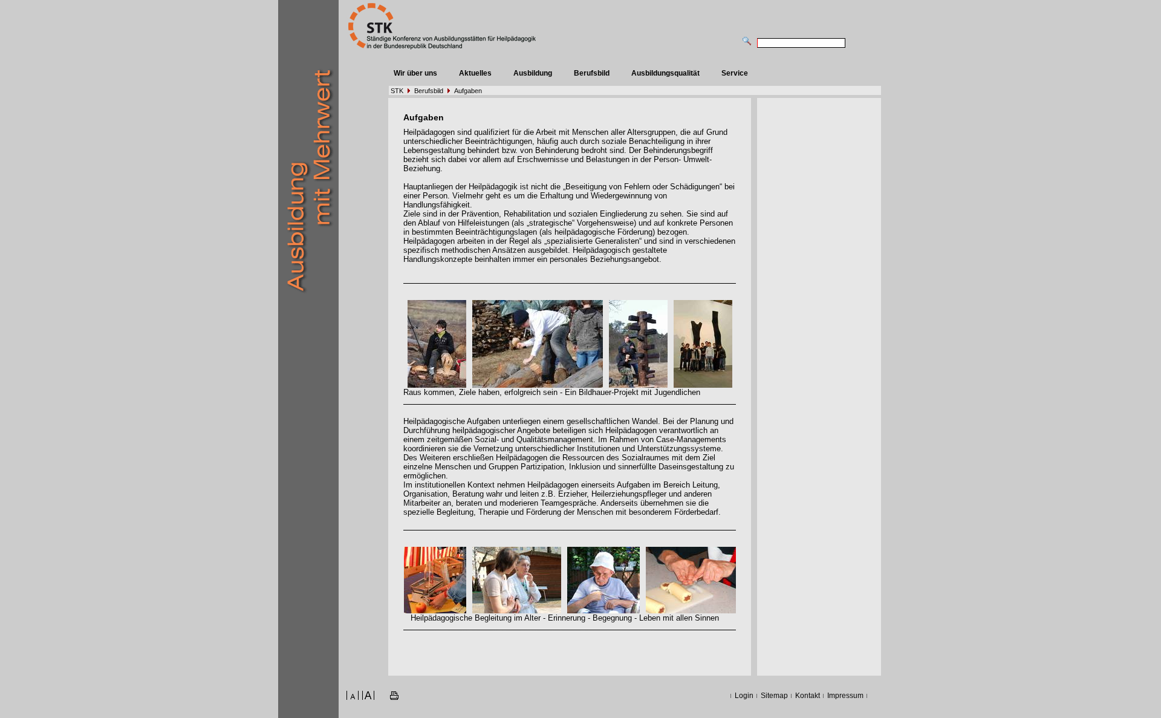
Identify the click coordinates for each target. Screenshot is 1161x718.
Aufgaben (468, 90)
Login (744, 695)
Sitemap (774, 695)
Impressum (845, 695)
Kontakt (807, 695)
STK (397, 90)
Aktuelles (475, 73)
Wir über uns (415, 73)
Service (734, 73)
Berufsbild (592, 73)
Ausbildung (532, 73)
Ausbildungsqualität (665, 73)
